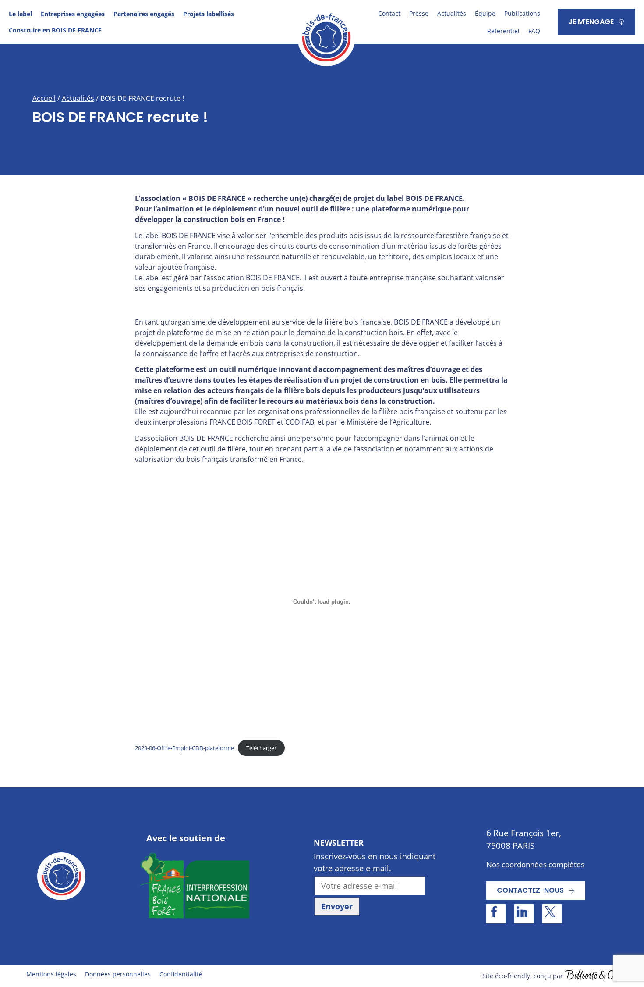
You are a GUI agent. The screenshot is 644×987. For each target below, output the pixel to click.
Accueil (44, 98)
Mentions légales (51, 974)
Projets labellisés (208, 14)
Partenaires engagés (143, 14)
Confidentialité (180, 974)
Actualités (451, 13)
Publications (522, 13)
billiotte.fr (591, 976)
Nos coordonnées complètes (535, 864)
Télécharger (261, 748)
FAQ (534, 31)
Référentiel (503, 31)
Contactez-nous (530, 890)
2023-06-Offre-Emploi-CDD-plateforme (184, 748)
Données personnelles (118, 974)
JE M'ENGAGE (591, 22)
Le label (20, 14)
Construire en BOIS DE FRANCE (55, 30)
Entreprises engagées (73, 14)
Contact (389, 13)
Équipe (485, 13)
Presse (418, 13)
